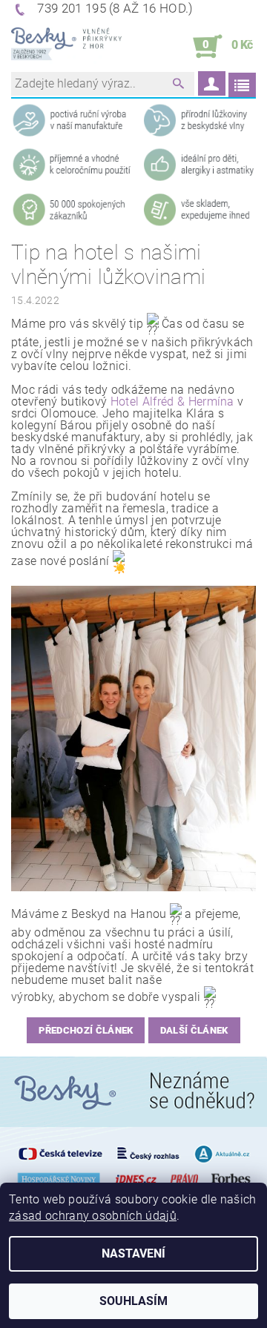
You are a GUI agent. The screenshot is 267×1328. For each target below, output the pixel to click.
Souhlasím (133, 1301)
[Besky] (66, 46)
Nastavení (133, 1253)
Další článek (194, 1030)
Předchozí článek (86, 1030)
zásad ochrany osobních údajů (93, 1216)
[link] (172, 401)
